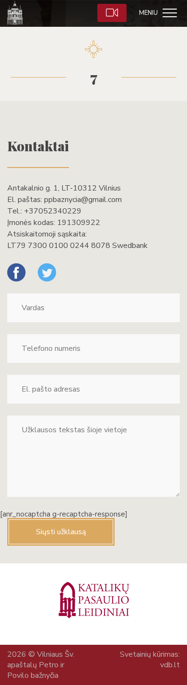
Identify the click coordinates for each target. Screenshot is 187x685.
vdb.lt (170, 665)
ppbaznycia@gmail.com (83, 199)
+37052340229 (53, 211)
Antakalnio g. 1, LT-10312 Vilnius (64, 188)
